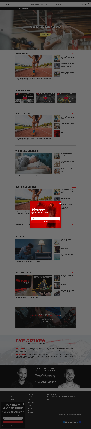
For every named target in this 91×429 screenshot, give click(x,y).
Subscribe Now (45, 221)
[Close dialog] (60, 203)
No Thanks (45, 225)
